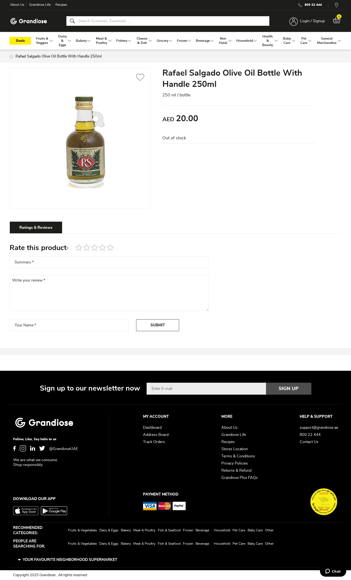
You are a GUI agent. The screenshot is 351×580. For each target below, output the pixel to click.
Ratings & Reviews (36, 228)
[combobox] (167, 21)
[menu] (175, 41)
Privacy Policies (234, 463)
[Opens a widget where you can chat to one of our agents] (333, 572)
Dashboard (152, 427)
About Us (17, 4)
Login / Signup (312, 21)
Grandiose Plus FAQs (239, 478)
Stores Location (234, 449)
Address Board (156, 435)
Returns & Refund (236, 470)
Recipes (61, 4)
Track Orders (154, 442)
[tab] (36, 227)
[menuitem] (42, 40)
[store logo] (28, 21)
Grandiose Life (40, 4)
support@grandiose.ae (319, 427)
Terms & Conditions (238, 456)
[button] (140, 78)
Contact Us (309, 442)
